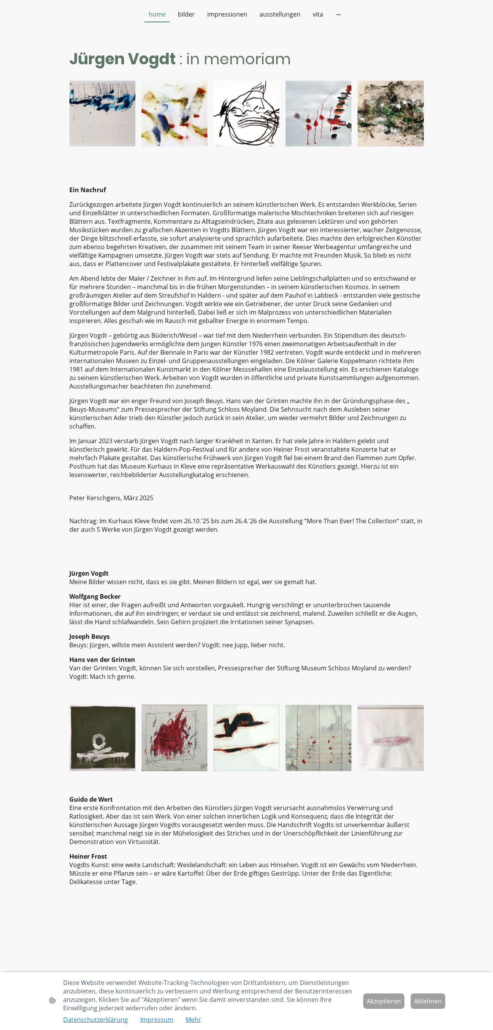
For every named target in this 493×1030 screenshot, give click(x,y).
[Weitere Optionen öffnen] (338, 14)
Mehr (193, 1019)
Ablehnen (428, 1001)
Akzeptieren (384, 1001)
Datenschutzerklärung (95, 1019)
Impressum (156, 1019)
